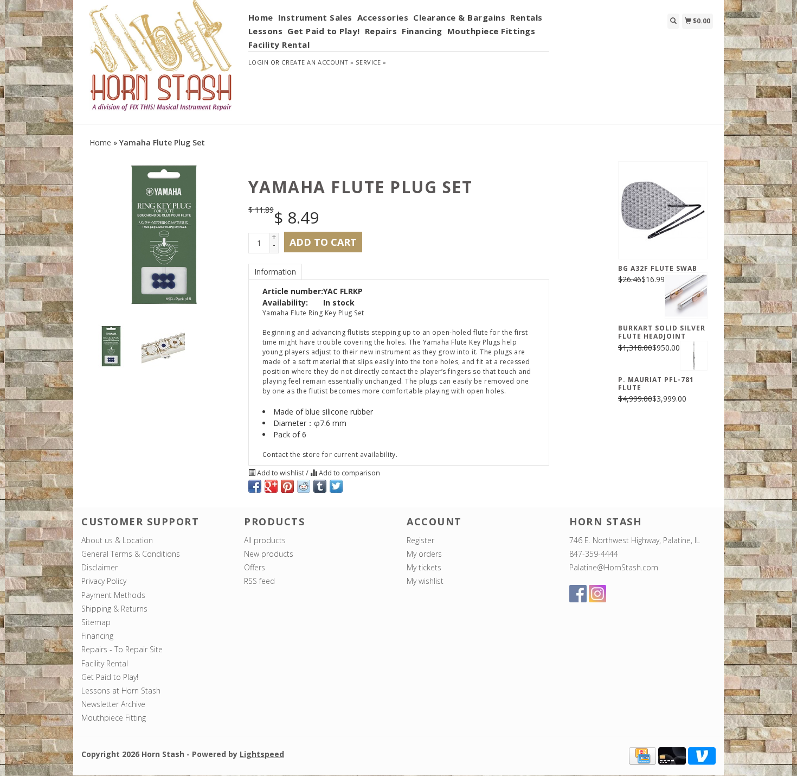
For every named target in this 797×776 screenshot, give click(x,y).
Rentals (526, 17)
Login (258, 62)
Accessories (383, 17)
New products (268, 554)
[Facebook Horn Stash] (578, 593)
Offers (254, 567)
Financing (422, 31)
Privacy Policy (103, 581)
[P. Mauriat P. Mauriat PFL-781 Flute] (693, 356)
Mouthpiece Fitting (113, 718)
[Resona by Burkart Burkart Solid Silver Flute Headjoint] (686, 296)
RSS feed (259, 581)
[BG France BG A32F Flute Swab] (663, 210)
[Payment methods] (642, 754)
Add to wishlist (280, 473)
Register (420, 540)
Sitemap (96, 622)
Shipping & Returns (114, 608)
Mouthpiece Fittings (491, 31)
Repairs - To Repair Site (122, 649)
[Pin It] (287, 486)
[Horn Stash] (160, 61)
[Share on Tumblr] (319, 486)
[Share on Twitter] (336, 486)
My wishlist (425, 581)
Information (275, 271)
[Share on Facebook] (254, 486)
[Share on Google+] (271, 486)
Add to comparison (348, 473)
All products (265, 540)
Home (260, 17)
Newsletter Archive (113, 704)
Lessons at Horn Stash (120, 690)
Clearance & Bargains (459, 17)
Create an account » (317, 62)
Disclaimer (99, 567)
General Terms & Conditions (130, 554)
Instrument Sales (315, 17)
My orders (424, 554)
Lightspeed (262, 754)
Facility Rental (279, 44)
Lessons (265, 31)
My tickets (424, 567)
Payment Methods (113, 595)
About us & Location (117, 540)
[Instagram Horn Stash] (597, 593)
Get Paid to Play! (323, 31)
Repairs (381, 31)
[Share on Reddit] (303, 486)
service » (371, 62)
